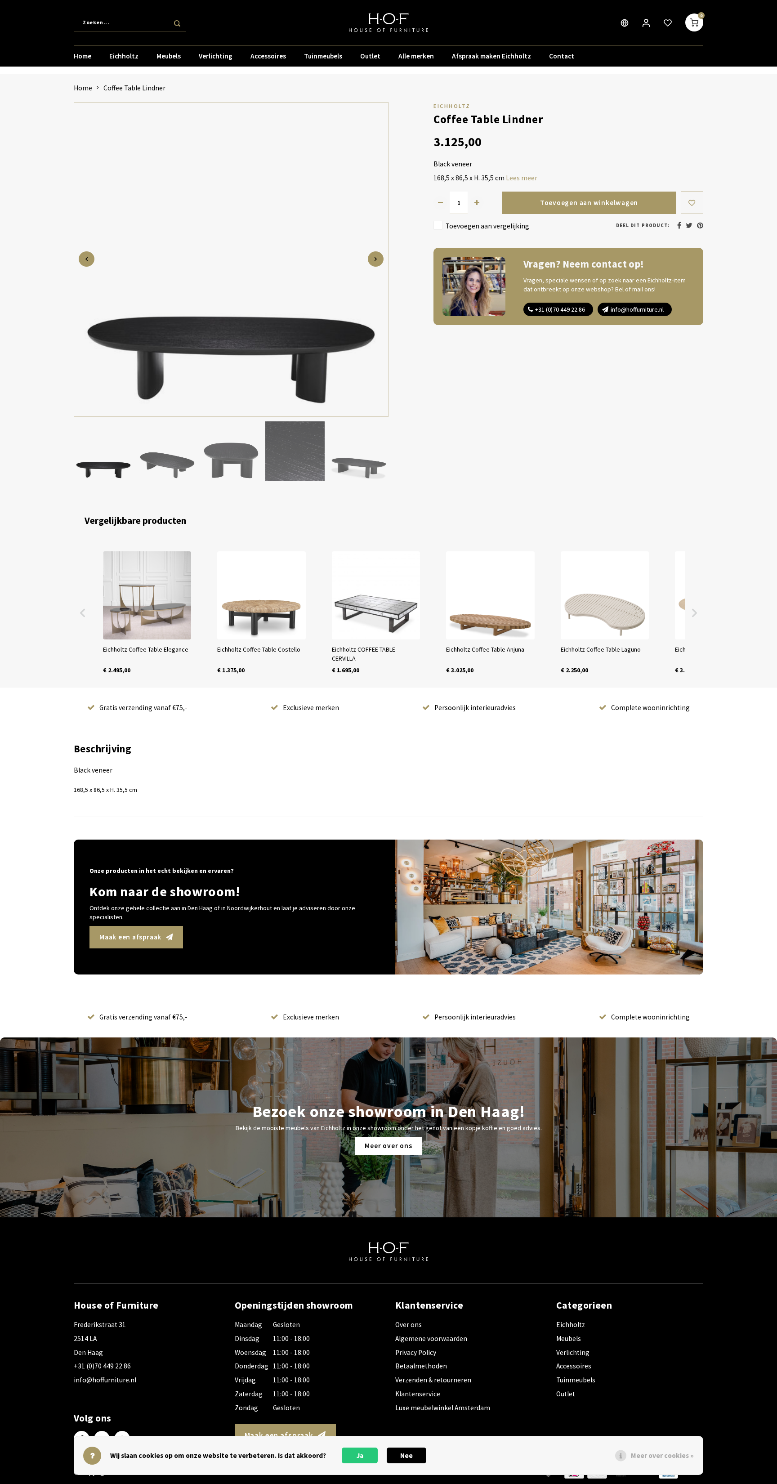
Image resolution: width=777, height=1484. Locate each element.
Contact (561, 56)
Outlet (370, 56)
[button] (83, 613)
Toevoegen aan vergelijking (487, 226)
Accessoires (268, 56)
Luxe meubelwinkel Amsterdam (442, 1408)
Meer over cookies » (662, 1455)
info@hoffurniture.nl (637, 309)
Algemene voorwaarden (431, 1338)
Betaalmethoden (421, 1366)
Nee (406, 1455)
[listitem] (147, 613)
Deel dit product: (643, 225)
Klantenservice (417, 1394)
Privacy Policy (415, 1352)
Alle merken (416, 56)
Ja (360, 1455)
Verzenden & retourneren (433, 1380)
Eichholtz (123, 56)
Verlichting (215, 56)
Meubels (168, 56)
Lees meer (521, 178)
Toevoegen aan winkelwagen (589, 202)
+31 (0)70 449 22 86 (560, 309)
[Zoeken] (177, 22)
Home (82, 56)
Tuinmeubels (323, 56)
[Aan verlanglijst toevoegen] (692, 203)
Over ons (408, 1324)
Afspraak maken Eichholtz (491, 56)
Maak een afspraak (130, 937)
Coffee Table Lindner (134, 88)
